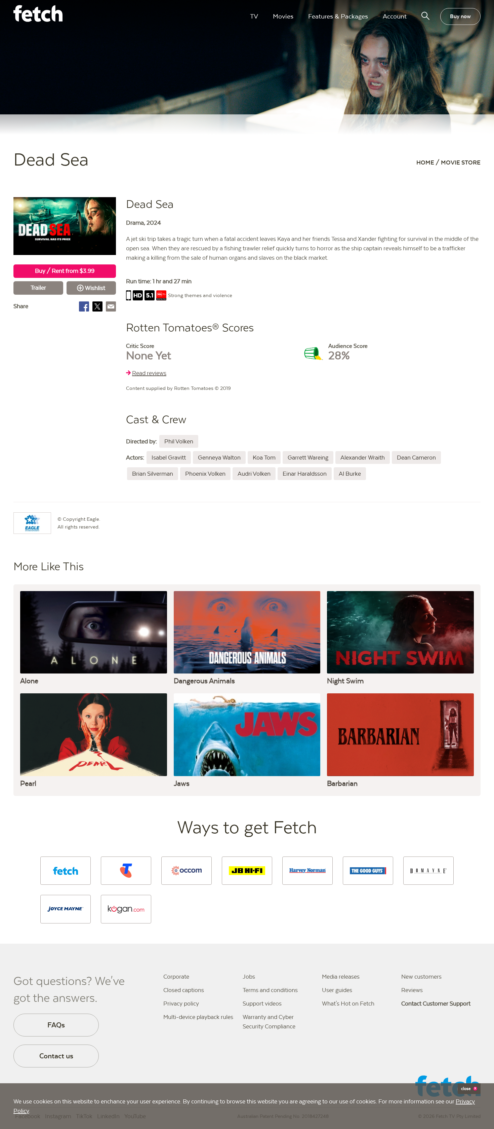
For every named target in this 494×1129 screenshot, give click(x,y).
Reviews (412, 990)
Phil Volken (178, 441)
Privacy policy (181, 1003)
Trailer (38, 287)
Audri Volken (254, 473)
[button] (65, 871)
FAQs (56, 1025)
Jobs (249, 976)
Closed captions (183, 990)
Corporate (176, 976)
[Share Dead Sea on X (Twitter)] (97, 306)
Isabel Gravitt (169, 457)
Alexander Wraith (362, 457)
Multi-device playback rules (198, 1017)
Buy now (460, 16)
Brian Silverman (152, 473)
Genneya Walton (219, 457)
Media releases (341, 976)
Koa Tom (264, 457)
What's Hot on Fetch (348, 1003)
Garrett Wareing (308, 457)
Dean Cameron (416, 457)
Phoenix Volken (205, 473)
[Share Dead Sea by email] (111, 306)
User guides (337, 990)
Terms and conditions (270, 990)
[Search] (425, 16)
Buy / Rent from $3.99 (64, 270)
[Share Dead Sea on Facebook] (84, 306)
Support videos (262, 1003)
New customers (421, 976)
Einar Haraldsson (305, 473)
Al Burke (350, 473)
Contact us (56, 1056)
